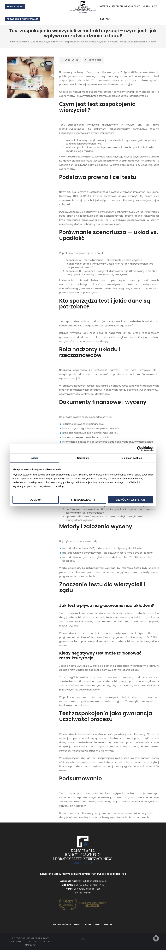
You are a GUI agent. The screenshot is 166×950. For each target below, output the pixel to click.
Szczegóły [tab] (83, 458)
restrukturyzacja (138, 96)
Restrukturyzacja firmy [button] (126, 6)
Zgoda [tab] (34, 458)
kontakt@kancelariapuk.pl (92, 881)
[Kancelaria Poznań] (83, 7)
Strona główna (62, 924)
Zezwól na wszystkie (130, 499)
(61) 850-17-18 (96, 884)
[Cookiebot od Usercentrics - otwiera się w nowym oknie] (139, 448)
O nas (146, 6)
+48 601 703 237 (15, 6)
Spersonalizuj (81, 499)
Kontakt (105, 18)
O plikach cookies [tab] (131, 458)
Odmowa (36, 499)
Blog (154, 6)
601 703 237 (80, 884)
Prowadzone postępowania (22, 19)
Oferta (88, 924)
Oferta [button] (104, 6)
